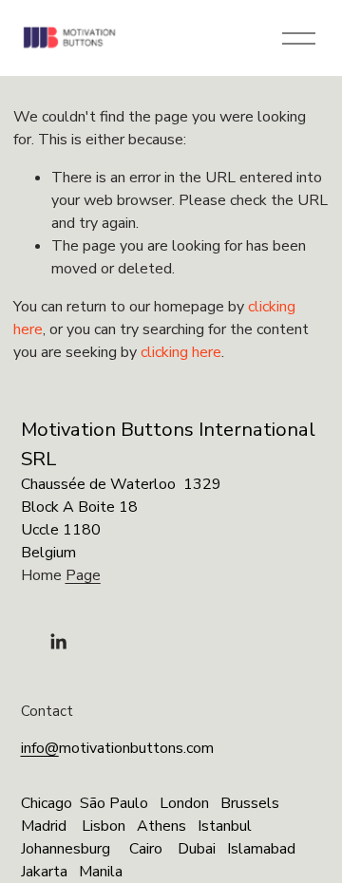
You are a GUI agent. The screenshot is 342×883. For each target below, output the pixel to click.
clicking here (181, 352)
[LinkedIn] (57, 641)
